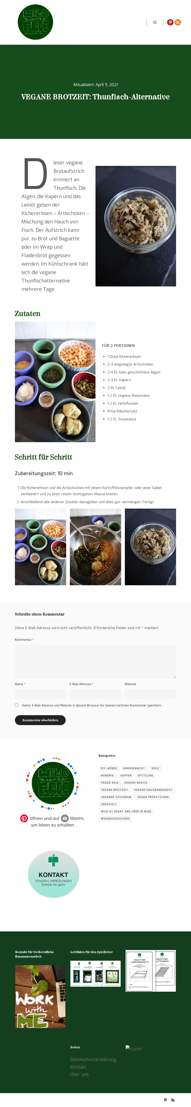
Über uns (79, 1074)
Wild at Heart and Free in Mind (126, 811)
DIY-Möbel (109, 768)
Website (130, 684)
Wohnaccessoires (115, 818)
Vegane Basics (135, 782)
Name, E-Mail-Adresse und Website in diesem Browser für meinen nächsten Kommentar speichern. (92, 705)
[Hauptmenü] (154, 22)
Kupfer (126, 775)
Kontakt (78, 1067)
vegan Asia (110, 782)
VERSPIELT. (109, 804)
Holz (155, 768)
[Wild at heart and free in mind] (35, 22)
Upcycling (145, 775)
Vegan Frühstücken (153, 797)
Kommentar (24, 640)
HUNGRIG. (108, 775)
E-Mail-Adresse (81, 684)
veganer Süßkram (116, 797)
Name (20, 684)
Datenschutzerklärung (93, 1060)
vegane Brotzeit (114, 790)
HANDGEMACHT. (134, 768)
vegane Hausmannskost (153, 790)
